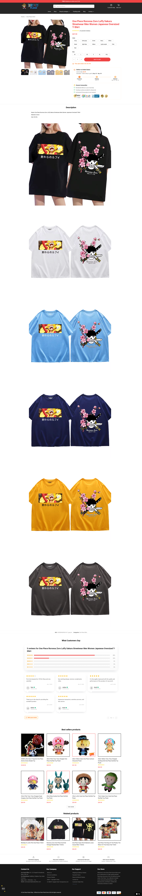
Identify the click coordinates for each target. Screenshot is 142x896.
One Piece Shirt (30, 17)
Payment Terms (76, 875)
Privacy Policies (51, 877)
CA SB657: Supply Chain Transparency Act (57, 882)
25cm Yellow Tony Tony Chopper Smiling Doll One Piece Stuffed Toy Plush (108, 761)
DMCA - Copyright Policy (53, 879)
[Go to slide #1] (25, 72)
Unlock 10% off (3, 889)
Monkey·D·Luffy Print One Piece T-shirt (32, 843)
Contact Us (75, 879)
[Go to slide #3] (42, 72)
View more (71, 806)
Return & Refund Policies (78, 877)
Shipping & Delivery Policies (79, 872)
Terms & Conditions (52, 875)
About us (49, 872)
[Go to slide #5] (59, 72)
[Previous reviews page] (108, 717)
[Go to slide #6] (68, 72)
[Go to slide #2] (33, 72)
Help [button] (139, 894)
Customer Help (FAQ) (77, 882)
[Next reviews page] (116, 717)
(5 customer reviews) (85, 30)
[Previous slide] (23, 44)
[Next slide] (67, 44)
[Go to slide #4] (51, 72)
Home (22, 17)
